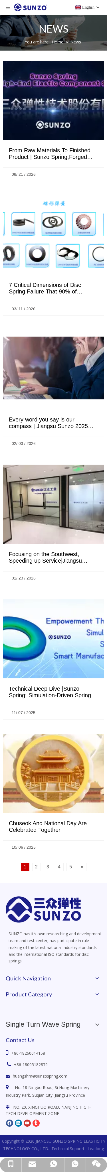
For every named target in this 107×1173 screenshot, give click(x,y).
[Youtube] (27, 1123)
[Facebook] (9, 1123)
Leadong (96, 1148)
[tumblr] (36, 1123)
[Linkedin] (18, 1123)
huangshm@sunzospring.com (40, 1076)
